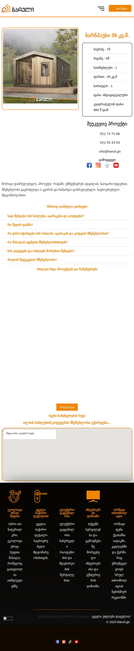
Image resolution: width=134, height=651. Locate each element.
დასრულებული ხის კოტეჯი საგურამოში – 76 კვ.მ (46, 326)
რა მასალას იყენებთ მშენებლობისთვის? (38, 242)
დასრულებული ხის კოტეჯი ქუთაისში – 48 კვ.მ (44, 312)
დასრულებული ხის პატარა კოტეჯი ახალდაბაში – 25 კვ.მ (54, 354)
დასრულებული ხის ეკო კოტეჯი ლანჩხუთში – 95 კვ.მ (50, 284)
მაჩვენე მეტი (67, 407)
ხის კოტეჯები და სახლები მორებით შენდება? (41, 251)
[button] (4, 66)
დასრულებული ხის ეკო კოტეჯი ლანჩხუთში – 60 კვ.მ (50, 298)
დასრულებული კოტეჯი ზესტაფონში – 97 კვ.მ (43, 368)
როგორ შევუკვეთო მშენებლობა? (32, 259)
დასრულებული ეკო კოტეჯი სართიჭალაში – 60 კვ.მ (49, 340)
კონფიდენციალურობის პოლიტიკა (63, 616)
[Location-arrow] (125, 165)
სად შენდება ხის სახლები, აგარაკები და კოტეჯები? (46, 216)
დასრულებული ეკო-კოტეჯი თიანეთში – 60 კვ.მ (45, 395)
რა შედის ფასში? (20, 224)
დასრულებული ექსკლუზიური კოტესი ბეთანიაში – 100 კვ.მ (55, 382)
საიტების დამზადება (67, 633)
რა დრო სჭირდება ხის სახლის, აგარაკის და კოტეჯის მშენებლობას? (58, 233)
